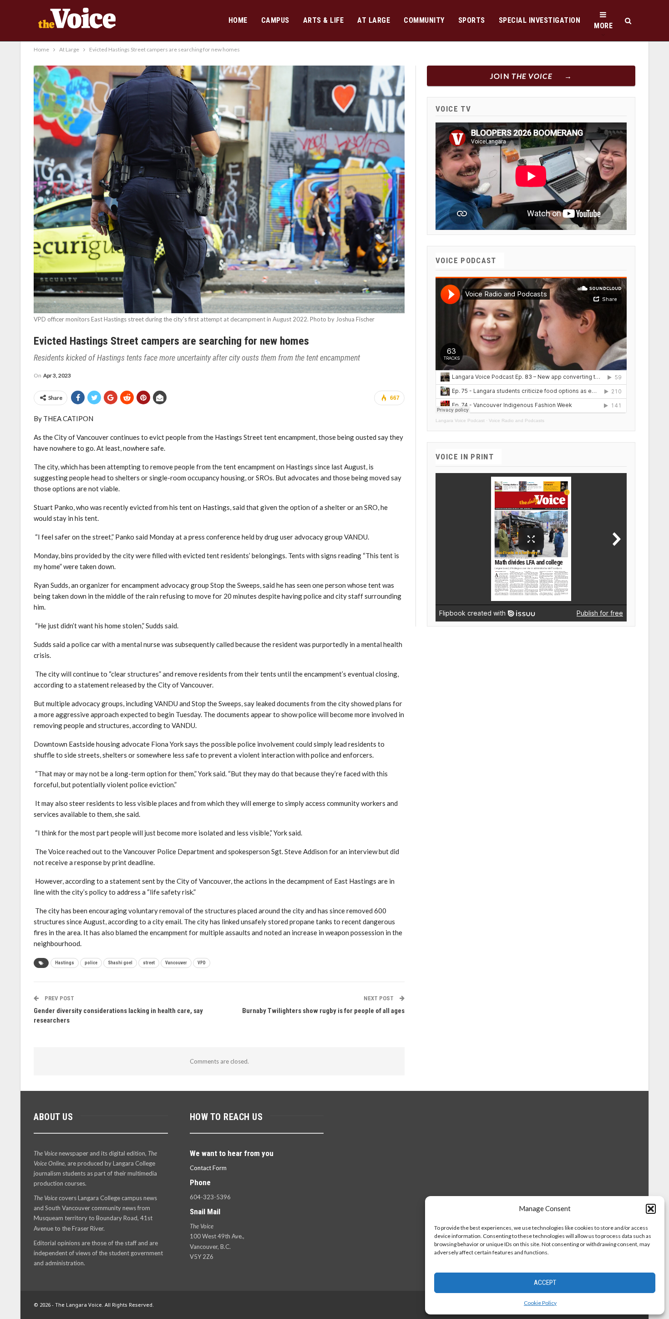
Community (424, 20)
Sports (471, 20)
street (149, 962)
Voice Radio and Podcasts (516, 420)
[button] (650, 1208)
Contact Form (208, 1167)
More (603, 25)
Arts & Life (323, 20)
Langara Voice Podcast (460, 420)
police (91, 962)
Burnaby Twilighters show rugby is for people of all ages (323, 1011)
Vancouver (176, 962)
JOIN (521, 75)
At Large (373, 20)
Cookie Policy (540, 1302)
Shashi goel (120, 962)
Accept (545, 1282)
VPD (202, 962)
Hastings (64, 962)
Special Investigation (540, 20)
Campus (275, 20)
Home (238, 20)
